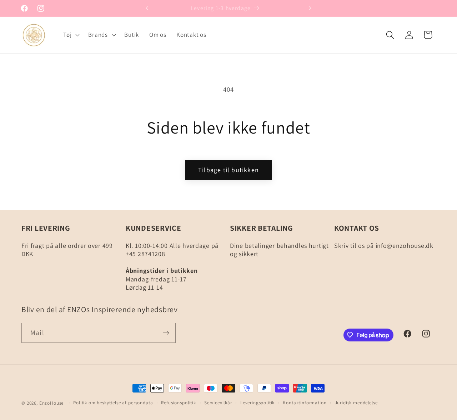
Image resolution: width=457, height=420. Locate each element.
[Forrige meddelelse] (147, 8)
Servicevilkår (218, 403)
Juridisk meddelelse (356, 403)
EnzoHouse (51, 403)
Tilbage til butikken (228, 170)
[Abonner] (165, 333)
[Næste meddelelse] (310, 8)
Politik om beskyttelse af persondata (113, 403)
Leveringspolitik (257, 403)
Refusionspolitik (178, 403)
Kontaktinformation (304, 403)
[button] (70, 35)
